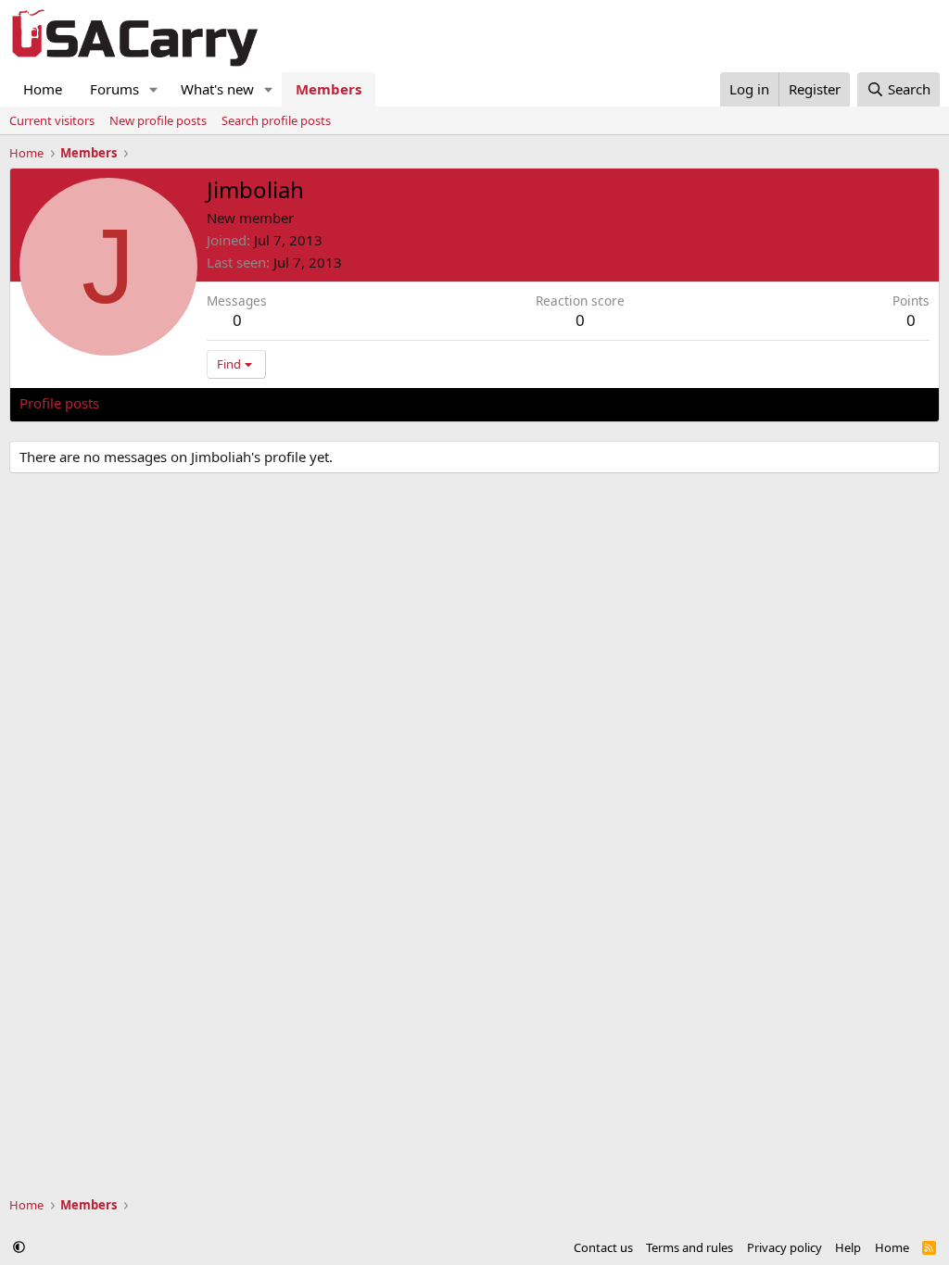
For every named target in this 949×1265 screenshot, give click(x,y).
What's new (217, 89)
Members (328, 89)
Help (848, 1247)
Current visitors (52, 120)
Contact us (603, 1247)
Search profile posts (276, 120)
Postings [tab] (250, 403)
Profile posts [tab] (59, 403)
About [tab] (316, 403)
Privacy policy (784, 1247)
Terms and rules (689, 1247)
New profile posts (158, 120)
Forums (114, 89)
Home (42, 89)
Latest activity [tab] (161, 403)
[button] (154, 89)
